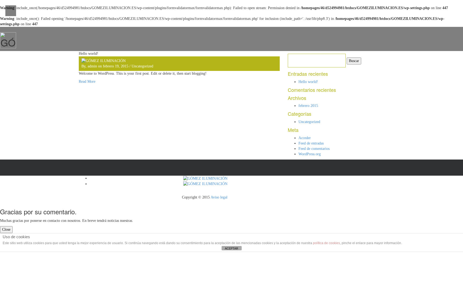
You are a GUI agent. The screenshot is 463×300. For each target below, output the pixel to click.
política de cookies (326, 243)
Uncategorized (142, 66)
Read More (87, 81)
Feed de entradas (311, 143)
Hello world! (308, 82)
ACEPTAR (231, 248)
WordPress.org (309, 154)
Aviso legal (219, 197)
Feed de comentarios (314, 149)
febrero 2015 (308, 106)
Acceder (304, 138)
